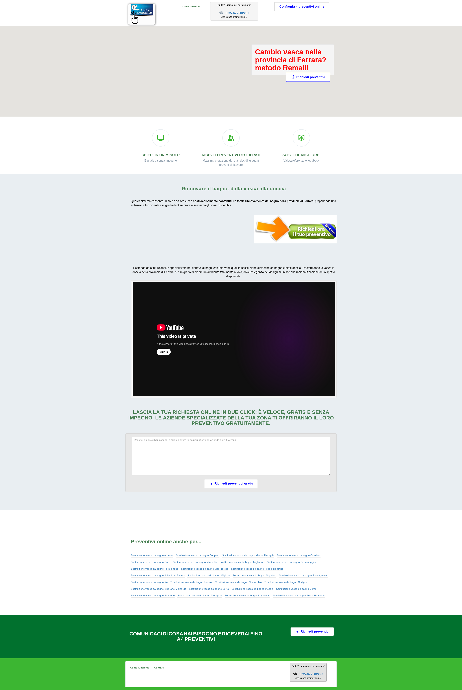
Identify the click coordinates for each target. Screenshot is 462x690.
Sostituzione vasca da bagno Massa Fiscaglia (248, 555)
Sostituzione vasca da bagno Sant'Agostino (303, 575)
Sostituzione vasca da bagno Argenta (152, 555)
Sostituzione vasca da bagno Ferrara (191, 582)
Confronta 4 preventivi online (301, 6)
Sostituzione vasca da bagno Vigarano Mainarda (158, 588)
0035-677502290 (237, 13)
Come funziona (191, 6)
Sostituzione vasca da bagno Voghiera (254, 575)
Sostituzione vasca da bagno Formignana (154, 568)
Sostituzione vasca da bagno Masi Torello (204, 568)
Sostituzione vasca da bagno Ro (149, 582)
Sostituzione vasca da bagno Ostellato (299, 555)
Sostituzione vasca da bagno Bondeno (153, 595)
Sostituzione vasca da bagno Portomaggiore (292, 562)
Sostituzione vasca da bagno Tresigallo (199, 595)
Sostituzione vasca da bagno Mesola (252, 588)
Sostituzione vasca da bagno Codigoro (286, 582)
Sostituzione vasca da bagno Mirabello (195, 562)
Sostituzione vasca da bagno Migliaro (208, 575)
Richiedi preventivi (310, 77)
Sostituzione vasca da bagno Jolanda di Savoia (158, 575)
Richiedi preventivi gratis (233, 483)
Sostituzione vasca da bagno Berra (209, 588)
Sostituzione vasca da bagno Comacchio (238, 582)
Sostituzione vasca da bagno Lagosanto (247, 595)
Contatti (159, 667)
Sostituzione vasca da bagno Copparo (197, 555)
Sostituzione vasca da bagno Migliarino (242, 562)
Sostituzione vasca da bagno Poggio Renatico (257, 568)
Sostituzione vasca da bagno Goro (150, 562)
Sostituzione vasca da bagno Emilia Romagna (299, 595)
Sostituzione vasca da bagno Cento (296, 588)
